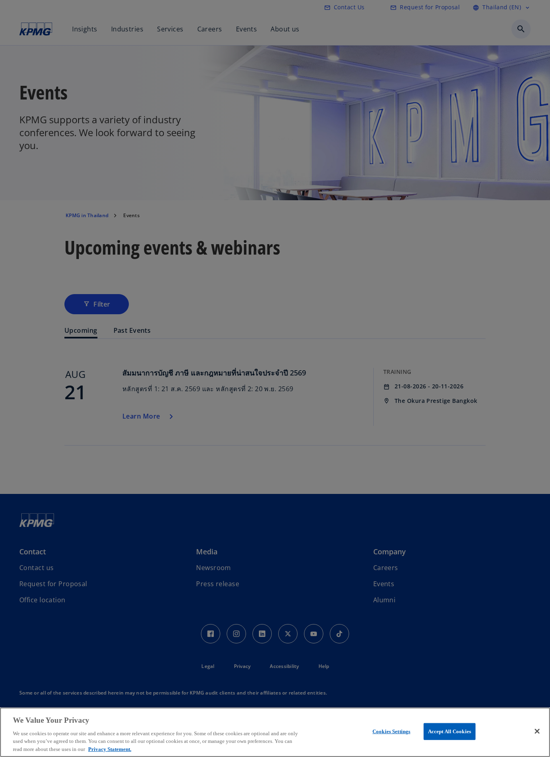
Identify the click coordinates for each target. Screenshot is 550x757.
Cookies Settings (391, 731)
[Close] (537, 731)
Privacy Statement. (109, 749)
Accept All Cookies (449, 731)
